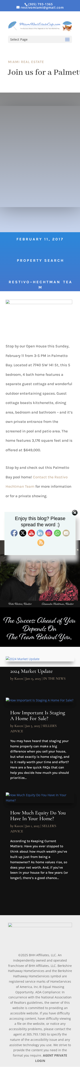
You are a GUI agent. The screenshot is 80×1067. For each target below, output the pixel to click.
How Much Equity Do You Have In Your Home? (38, 816)
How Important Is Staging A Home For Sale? (37, 715)
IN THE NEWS (54, 678)
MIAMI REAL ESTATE (26, 62)
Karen (18, 678)
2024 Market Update (31, 671)
